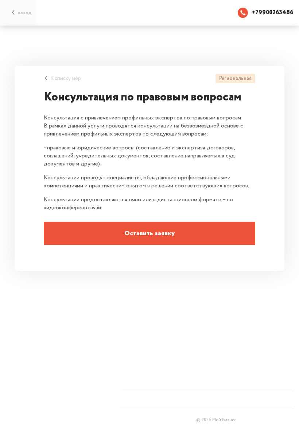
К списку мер (65, 78)
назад (25, 12)
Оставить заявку (149, 233)
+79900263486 (273, 12)
